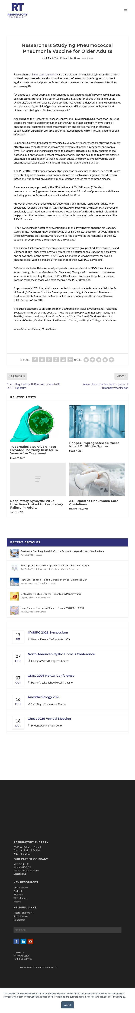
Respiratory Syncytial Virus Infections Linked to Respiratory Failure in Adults (36, 504)
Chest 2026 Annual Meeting (49, 718)
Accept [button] (67, 1004)
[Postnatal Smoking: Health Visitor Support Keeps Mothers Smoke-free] (14, 553)
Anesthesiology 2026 (44, 697)
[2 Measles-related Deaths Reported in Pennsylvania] (14, 596)
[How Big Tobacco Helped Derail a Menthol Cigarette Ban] (14, 582)
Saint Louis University (45, 74)
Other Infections (70, 58)
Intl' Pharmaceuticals (44, 569)
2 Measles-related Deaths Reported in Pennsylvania (51, 593)
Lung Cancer (40, 611)
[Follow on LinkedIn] (23, 941)
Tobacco (38, 555)
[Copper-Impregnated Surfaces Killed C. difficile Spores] (97, 421)
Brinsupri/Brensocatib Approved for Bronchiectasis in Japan (55, 565)
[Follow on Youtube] (30, 941)
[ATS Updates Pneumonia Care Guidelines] (97, 479)
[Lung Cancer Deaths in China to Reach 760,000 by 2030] (14, 610)
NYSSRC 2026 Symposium (48, 632)
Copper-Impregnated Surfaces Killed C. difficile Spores (94, 444)
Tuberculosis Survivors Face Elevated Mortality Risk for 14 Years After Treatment (34, 450)
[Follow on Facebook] (16, 941)
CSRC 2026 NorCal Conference (51, 675)
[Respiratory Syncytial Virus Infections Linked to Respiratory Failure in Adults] (38, 479)
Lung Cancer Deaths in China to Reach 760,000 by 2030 (52, 608)
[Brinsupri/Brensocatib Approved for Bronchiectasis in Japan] (14, 567)
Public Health (40, 583)
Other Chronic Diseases (66, 569)
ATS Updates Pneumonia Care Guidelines (93, 502)
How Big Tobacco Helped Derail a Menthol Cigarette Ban (54, 579)
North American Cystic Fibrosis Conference (61, 654)
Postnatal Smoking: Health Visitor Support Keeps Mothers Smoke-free (62, 551)
